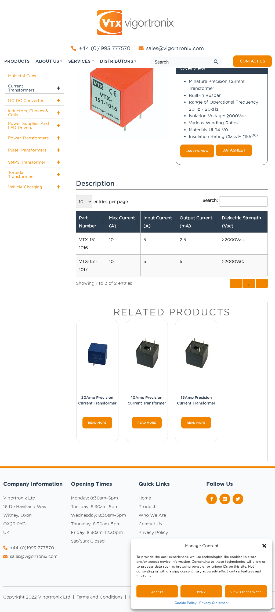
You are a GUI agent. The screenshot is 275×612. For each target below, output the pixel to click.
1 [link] (248, 285)
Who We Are (152, 515)
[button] (264, 545)
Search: (210, 200)
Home (145, 497)
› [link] (261, 285)
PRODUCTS (17, 61)
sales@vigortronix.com (175, 48)
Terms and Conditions (100, 597)
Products (148, 506)
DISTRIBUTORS (116, 61)
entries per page (110, 201)
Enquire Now (197, 150)
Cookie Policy (186, 602)
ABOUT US (47, 61)
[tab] (95, 183)
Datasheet (233, 150)
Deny (201, 592)
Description (95, 183)
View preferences (245, 592)
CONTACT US (252, 61)
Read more (97, 422)
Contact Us (150, 523)
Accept (157, 592)
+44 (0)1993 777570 (104, 48)
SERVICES (79, 61)
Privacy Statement (214, 602)
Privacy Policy (153, 532)
